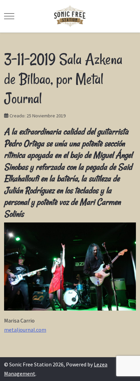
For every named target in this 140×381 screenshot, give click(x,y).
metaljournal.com (25, 329)
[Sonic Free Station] (70, 16)
